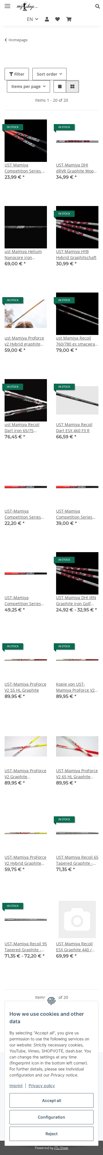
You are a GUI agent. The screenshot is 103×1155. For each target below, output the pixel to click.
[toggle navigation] (7, 3)
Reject (51, 1133)
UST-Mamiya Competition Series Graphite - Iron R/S (74, 514)
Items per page (26, 86)
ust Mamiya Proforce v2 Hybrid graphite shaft (24, 341)
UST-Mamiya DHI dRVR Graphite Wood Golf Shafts (76, 168)
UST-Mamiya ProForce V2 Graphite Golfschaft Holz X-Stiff (25, 774)
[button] (99, 6)
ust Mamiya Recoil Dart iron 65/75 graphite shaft (22, 428)
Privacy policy (42, 1085)
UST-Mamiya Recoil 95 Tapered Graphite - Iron (26, 947)
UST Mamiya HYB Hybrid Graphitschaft (76, 254)
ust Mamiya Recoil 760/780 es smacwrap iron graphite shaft (77, 341)
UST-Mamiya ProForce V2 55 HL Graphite (25, 687)
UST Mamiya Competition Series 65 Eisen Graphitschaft (26, 168)
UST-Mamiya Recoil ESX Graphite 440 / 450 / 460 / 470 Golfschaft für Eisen (75, 947)
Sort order (47, 74)
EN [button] (30, 19)
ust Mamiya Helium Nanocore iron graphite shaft (23, 254)
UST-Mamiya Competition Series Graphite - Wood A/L (24, 601)
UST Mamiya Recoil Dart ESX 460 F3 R (74, 427)
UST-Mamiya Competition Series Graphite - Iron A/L (23, 514)
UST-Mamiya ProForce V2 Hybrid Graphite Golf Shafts (25, 860)
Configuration (51, 1117)
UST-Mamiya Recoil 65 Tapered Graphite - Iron (77, 860)
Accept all (51, 1100)
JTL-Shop (61, 1147)
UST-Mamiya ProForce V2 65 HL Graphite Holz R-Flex (77, 774)
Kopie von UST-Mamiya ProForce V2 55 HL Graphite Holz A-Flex (75, 687)
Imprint (16, 1085)
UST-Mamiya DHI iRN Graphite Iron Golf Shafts (76, 601)
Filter (18, 74)
